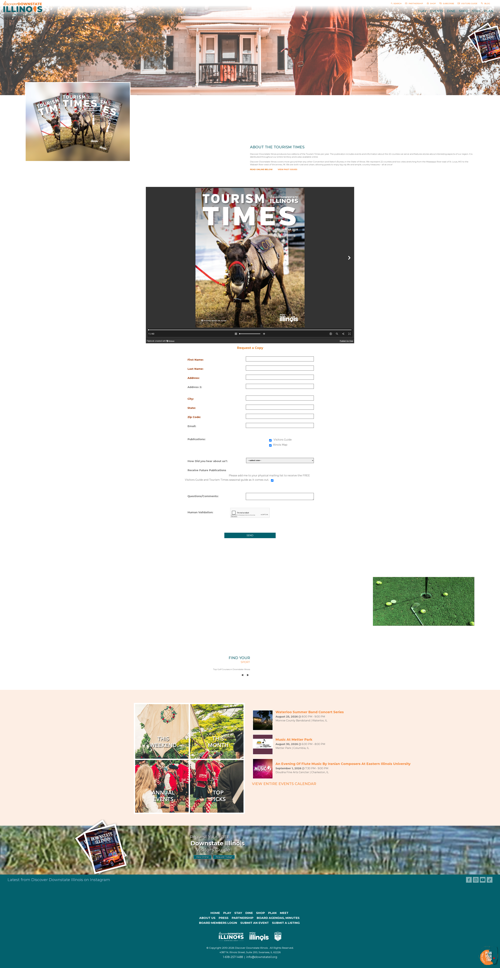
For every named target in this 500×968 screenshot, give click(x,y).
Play (422, 11)
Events (436, 11)
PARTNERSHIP (415, 3)
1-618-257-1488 (233, 957)
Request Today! (224, 857)
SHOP (433, 3)
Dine (451, 11)
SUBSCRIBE (448, 3)
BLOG (487, 3)
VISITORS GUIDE (469, 3)
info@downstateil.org (261, 957)
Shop (463, 11)
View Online (202, 857)
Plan (488, 11)
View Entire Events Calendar (284, 783)
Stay (476, 11)
